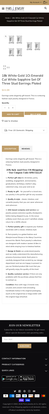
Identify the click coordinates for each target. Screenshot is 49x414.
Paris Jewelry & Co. (30, 404)
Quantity (5, 103)
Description (10, 149)
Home (7, 18)
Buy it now (35, 114)
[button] (45, 8)
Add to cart (13, 114)
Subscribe (25, 346)
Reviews (26, 149)
